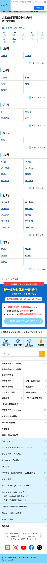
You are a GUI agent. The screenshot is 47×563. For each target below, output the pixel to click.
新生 (27, 117)
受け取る (39, 8)
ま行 (14, 39)
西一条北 (5, 167)
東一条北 (5, 202)
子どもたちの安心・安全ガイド (23, 539)
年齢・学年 (6, 345)
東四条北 (5, 227)
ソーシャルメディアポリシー (29, 536)
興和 (27, 83)
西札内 (4, 174)
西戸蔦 (28, 174)
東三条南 (5, 214)
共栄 (27, 77)
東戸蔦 (28, 214)
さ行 (23, 32)
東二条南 (29, 221)
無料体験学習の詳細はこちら (23, 321)
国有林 (4, 89)
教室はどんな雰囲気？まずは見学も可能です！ (22, 332)
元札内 (4, 255)
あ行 (5, 32)
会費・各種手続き (29, 345)
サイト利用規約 (12, 536)
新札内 (28, 111)
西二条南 (29, 180)
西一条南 (29, 167)
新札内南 (5, 117)
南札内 (4, 249)
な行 (42, 32)
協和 (3, 83)
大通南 (28, 55)
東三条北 (29, 208)
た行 (33, 32)
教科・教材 (18, 345)
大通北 (4, 55)
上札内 (4, 77)
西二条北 (5, 180)
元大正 (4, 261)
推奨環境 (36, 533)
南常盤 (28, 249)
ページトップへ (38, 63)
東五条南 (5, 208)
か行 (14, 32)
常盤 (3, 139)
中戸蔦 (28, 161)
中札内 (4, 161)
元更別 (28, 255)
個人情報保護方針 (13, 533)
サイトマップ (25, 533)
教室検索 (41, 345)
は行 (5, 39)
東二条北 (5, 221)
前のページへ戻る (11, 278)
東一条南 (29, 202)
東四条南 (29, 227)
